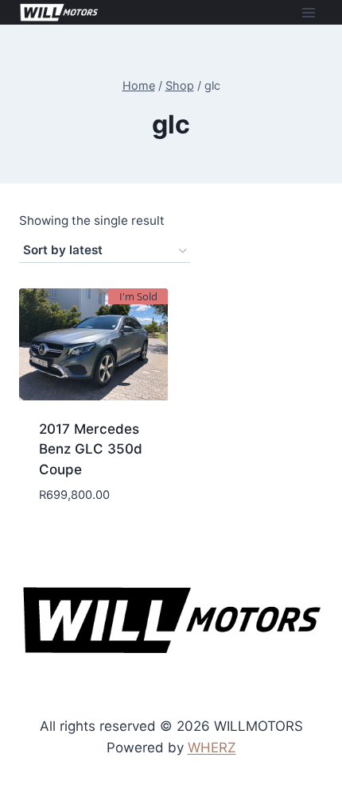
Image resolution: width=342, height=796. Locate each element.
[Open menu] (308, 12)
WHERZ (212, 747)
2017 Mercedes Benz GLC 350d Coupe (90, 449)
